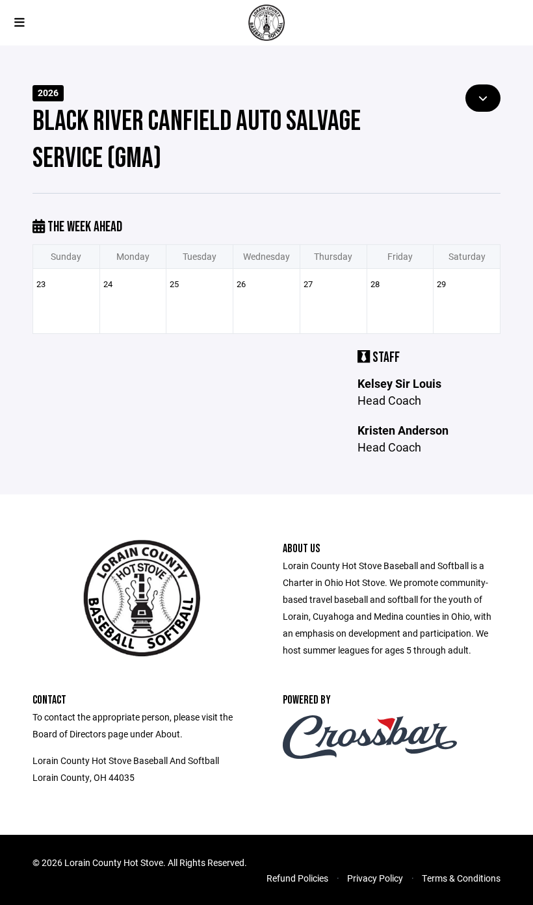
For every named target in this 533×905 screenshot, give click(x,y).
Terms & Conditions (461, 878)
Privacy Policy (375, 878)
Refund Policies (297, 878)
